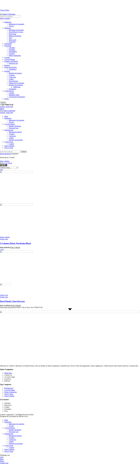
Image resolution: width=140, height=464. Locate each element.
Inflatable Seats (14, 95)
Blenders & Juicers (15, 73)
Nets (10, 38)
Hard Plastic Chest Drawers (12, 301)
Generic (7, 57)
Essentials (7, 46)
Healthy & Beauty (15, 126)
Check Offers (4, 10)
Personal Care (13, 128)
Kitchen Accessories (16, 85)
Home (2, 154)
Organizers (12, 89)
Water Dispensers (15, 55)
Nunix (6, 99)
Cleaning (12, 48)
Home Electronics (10, 67)
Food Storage (13, 81)
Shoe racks (12, 40)
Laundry (12, 53)
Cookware (12, 77)
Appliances (13, 69)
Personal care (13, 63)
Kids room (12, 34)
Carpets (11, 93)
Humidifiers (13, 52)
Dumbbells (8, 44)
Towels (11, 26)
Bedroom (7, 28)
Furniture (12, 50)
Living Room (9, 91)
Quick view (4, 239)
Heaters (7, 65)
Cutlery (11, 79)
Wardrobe (12, 42)
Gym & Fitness (9, 59)
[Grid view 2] (1, 166)
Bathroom (7, 22)
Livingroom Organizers (17, 97)
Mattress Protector (15, 36)
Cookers (12, 75)
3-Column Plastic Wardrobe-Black (15, 243)
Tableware (16, 87)
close (2, 457)
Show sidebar (4, 161)
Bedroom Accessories (16, 30)
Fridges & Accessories (16, 83)
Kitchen (7, 71)
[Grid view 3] (4, 166)
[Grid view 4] (6, 166)
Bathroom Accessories (16, 24)
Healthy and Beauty (11, 61)
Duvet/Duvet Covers (16, 32)
